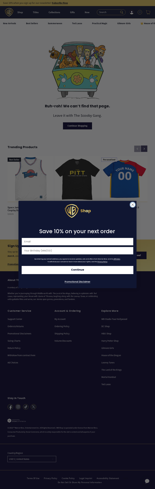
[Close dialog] (132, 205)
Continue (77, 269)
